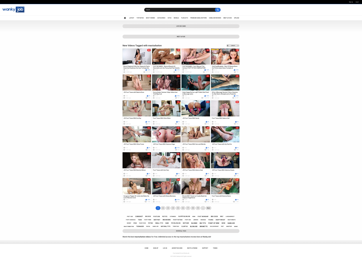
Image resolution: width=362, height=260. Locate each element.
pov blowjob (175, 223)
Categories (161, 18)
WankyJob (179, 256)
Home (125, 18)
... (203, 208)
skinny (129, 223)
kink (193, 216)
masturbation (129, 226)
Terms (215, 248)
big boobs (167, 220)
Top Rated (140, 18)
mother (186, 223)
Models (176, 18)
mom (223, 223)
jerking (195, 219)
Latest (131, 18)
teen (140, 220)
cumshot (139, 216)
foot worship (203, 216)
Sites (169, 18)
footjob (156, 216)
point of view (213, 223)
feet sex (130, 216)
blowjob (193, 226)
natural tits (165, 226)
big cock (214, 216)
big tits (203, 223)
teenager (140, 226)
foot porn (147, 219)
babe (167, 223)
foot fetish (177, 220)
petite (164, 216)
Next (208, 208)
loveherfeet (230, 216)
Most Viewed (150, 18)
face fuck (142, 223)
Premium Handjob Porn (198, 18)
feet (222, 226)
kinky (236, 226)
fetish (150, 223)
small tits (159, 223)
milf (221, 216)
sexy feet (157, 220)
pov (135, 223)
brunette (203, 226)
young (210, 220)
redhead (203, 219)
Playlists (184, 18)
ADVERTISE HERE (177, 248)
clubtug (184, 226)
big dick (148, 216)
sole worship (214, 226)
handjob (231, 223)
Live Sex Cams (181, 26)
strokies (173, 216)
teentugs (176, 226)
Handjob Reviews (215, 18)
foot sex (188, 219)
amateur (229, 226)
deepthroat (220, 220)
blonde (194, 223)
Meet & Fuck (227, 18)
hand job (155, 226)
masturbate (231, 219)
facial (148, 226)
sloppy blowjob (184, 216)
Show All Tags (181, 231)
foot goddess (130, 219)
